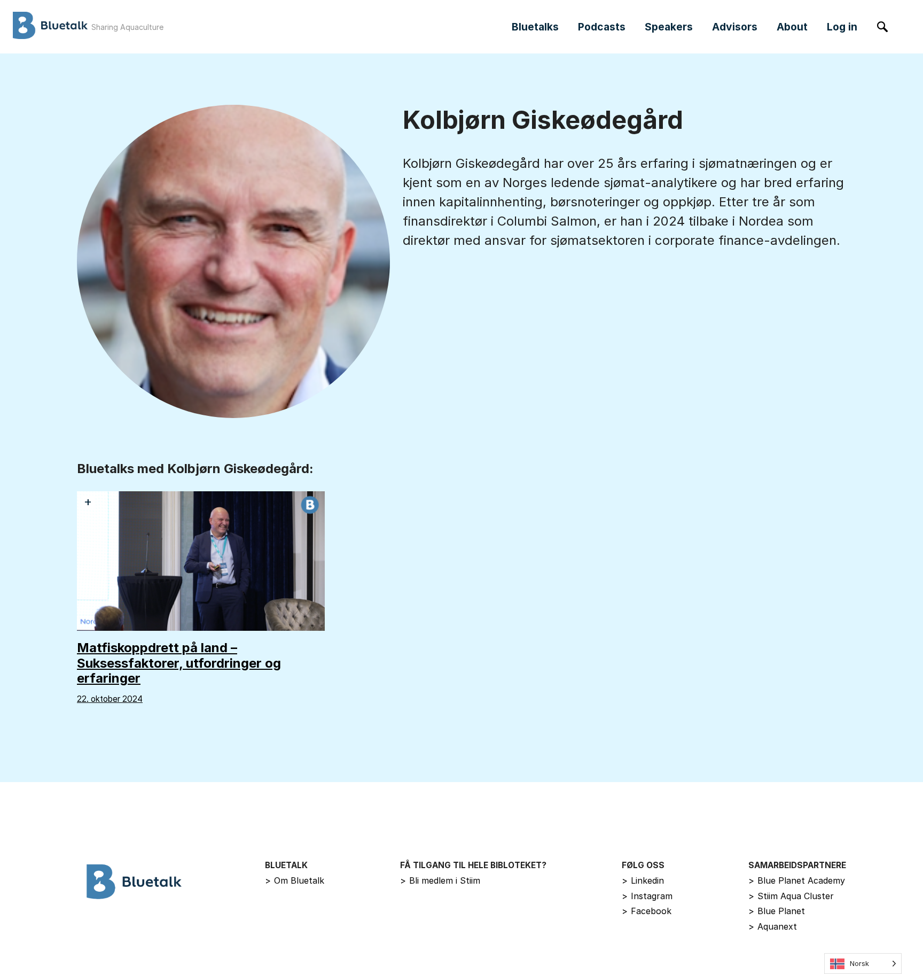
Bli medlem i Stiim (440, 880)
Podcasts (601, 26)
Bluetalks (535, 26)
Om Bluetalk (294, 880)
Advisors (734, 26)
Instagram (647, 896)
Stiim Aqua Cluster (791, 896)
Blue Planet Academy (796, 880)
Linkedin (643, 880)
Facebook (646, 911)
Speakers (669, 26)
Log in (842, 26)
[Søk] (882, 27)
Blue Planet (776, 911)
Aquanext (772, 926)
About (792, 26)
